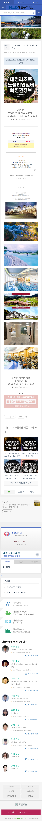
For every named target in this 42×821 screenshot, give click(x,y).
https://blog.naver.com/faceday (22, 730)
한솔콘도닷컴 (7, 501)
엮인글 (32, 492)
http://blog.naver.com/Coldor (21, 687)
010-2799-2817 (33, 705)
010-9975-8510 (33, 734)
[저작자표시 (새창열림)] (27, 417)
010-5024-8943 (33, 719)
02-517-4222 (21, 541)
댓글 (9, 492)
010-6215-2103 (33, 772)
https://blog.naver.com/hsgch (21, 701)
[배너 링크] (21, 21)
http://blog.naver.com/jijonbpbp (22, 670)
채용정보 (30, 796)
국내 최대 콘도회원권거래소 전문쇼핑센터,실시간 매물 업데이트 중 (16, 506)
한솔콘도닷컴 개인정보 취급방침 (16, 592)
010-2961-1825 (33, 673)
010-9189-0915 (33, 656)
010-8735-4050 (33, 690)
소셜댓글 (21, 492)
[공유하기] (10, 416)
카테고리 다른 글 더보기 (21, 483)
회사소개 (8, 2)
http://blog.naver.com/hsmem (21, 652)
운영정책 (11, 791)
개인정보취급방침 (12, 796)
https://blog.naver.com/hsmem (22, 716)
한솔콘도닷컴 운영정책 (14, 587)
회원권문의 (35, 2)
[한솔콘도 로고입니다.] (21, 804)
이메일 (22, 2)
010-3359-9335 (33, 748)
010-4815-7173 (33, 759)
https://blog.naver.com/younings (22, 745)
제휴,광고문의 (30, 791)
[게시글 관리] (13, 416)
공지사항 (30, 786)
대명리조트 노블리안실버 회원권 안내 (24, 46)
